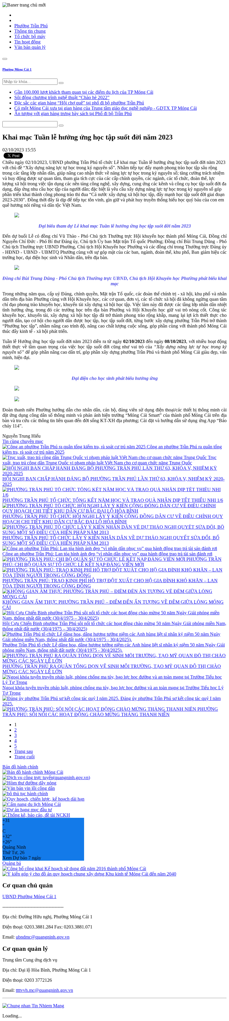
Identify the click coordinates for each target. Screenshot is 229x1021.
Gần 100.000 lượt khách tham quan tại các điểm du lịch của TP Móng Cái (83, 92)
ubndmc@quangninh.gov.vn (42, 936)
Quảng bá (11, 863)
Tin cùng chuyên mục (22, 441)
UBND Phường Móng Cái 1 (29, 896)
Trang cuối (24, 756)
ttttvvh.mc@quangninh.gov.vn (44, 990)
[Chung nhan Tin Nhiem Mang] (33, 1005)
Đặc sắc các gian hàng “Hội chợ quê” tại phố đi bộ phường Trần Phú (79, 102)
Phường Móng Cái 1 (17, 69)
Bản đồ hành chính (20, 766)
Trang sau (23, 751)
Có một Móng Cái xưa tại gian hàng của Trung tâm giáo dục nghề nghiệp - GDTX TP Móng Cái (105, 108)
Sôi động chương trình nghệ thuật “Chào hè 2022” (61, 97)
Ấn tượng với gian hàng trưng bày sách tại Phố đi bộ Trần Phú (73, 113)
